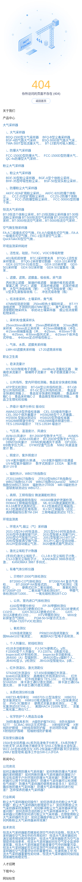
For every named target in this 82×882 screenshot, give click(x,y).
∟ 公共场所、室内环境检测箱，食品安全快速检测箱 (40, 382)
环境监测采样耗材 (15, 246)
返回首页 (41, 100)
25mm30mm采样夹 (17, 325)
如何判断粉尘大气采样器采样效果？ (40, 819)
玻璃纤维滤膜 (35, 282)
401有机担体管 (14, 258)
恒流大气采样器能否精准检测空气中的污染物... (34, 832)
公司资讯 (9, 766)
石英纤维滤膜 (48, 285)
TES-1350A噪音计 (17, 424)
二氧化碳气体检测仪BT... (42, 590)
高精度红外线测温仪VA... (49, 676)
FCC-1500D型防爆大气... (21, 155)
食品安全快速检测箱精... (44, 393)
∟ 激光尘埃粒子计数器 (20, 551)
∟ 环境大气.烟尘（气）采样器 (25, 526)
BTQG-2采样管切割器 (34, 261)
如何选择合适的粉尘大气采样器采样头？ (43, 811)
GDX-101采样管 (63, 261)
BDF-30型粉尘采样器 (19, 178)
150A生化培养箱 (14, 743)
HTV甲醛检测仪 (45, 615)
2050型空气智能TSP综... (21, 537)
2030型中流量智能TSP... (21, 534)
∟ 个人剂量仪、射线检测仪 (23, 643)
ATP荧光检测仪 (15, 387)
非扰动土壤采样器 (41, 310)
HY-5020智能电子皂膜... (21, 369)
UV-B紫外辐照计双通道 (56, 460)
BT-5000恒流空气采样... (61, 220)
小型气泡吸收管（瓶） (58, 288)
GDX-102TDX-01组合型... (22, 264)
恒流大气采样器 (13, 209)
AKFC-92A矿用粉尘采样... (22, 193)
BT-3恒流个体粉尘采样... (19, 214)
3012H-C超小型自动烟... (58, 540)
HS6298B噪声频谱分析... (53, 421)
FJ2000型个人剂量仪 (19, 651)
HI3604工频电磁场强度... (21, 503)
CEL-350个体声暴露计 (19, 414)
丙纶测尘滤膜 (13, 282)
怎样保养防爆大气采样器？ (28, 790)
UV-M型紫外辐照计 (17, 463)
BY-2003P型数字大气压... (45, 436)
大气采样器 (10, 125)
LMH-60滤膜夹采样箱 (19, 349)
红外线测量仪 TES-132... (40, 679)
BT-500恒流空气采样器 (37, 217)
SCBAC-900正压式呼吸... (29, 724)
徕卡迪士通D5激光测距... (33, 685)
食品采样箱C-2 (23, 396)
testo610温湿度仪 (16, 676)
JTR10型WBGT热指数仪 (53, 478)
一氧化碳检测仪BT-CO (48, 593)
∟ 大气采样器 (14, 132)
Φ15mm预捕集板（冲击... (59, 328)
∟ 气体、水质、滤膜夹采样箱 (24, 344)
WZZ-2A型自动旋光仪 (18, 749)
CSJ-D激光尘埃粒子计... (21, 559)
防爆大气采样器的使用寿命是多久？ (43, 783)
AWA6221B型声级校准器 (21, 411)
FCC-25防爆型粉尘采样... (31, 199)
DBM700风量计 (15, 442)
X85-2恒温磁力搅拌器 (48, 749)
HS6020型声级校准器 (53, 417)
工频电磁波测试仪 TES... (57, 512)
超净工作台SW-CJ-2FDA (42, 752)
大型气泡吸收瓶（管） (23, 288)
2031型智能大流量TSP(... (58, 534)
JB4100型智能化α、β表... (55, 660)
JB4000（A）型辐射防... (21, 657)
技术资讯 (9, 827)
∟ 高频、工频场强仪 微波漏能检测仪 (29, 495)
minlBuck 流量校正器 (55, 369)
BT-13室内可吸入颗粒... (59, 143)
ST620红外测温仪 (16, 673)
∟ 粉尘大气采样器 (17, 173)
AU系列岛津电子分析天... (43, 743)
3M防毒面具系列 (15, 721)
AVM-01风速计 (14, 436)
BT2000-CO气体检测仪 (22, 581)
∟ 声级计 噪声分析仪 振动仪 (24, 406)
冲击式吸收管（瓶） (54, 292)
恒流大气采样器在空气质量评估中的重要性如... (41, 849)
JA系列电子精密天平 (30, 746)
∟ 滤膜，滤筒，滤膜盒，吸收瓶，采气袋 (32, 277)
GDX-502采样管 (30, 267)
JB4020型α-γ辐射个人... (57, 657)
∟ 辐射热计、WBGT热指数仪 (24, 473)
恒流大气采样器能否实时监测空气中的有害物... (34, 848)
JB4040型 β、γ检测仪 (19, 660)
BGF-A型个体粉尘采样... (54, 178)
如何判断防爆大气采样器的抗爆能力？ (51, 774)
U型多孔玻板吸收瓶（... (20, 292)
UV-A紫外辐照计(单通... (20, 460)
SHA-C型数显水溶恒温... (61, 746)
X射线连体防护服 (32, 727)
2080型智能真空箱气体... (21, 540)
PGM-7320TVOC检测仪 (22, 621)
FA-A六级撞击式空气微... (54, 232)
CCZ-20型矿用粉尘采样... (28, 196)
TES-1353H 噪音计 (46, 424)
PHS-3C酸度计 (18, 703)
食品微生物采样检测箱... (54, 396)
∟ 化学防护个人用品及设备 (23, 716)
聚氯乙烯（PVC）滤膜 (20, 285)
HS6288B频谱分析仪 (19, 421)
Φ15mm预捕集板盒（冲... (21, 331)
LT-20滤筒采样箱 (49, 349)
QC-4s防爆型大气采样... (20, 158)
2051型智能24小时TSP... (58, 537)
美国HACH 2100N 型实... (50, 706)
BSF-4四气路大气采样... (20, 140)
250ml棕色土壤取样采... (47, 304)
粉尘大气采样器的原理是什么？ (34, 805)
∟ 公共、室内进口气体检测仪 (26, 600)
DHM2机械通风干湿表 (44, 442)
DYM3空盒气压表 (39, 445)
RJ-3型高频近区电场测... (21, 509)
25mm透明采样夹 (46, 325)
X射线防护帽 (59, 724)
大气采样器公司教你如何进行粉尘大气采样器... (40, 813)
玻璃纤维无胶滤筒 (61, 282)
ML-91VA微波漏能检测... (58, 503)
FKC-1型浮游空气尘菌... (46, 236)
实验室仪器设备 (13, 738)
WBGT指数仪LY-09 (17, 482)
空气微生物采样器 (15, 227)
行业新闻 (9, 797)
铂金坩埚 (18, 752)
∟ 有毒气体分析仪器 (18, 569)
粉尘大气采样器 (13, 165)
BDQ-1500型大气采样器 (21, 137)
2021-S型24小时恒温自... (21, 531)
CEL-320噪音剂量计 (56, 411)
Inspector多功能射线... (56, 654)
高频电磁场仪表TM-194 (20, 512)
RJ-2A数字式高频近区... (20, 506)
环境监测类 (10, 519)
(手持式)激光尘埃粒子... (20, 556)
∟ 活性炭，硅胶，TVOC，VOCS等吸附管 (33, 253)
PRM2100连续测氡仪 (50, 633)
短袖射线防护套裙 (37, 731)
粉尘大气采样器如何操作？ (21, 802)
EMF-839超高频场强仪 (20, 500)
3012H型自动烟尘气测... (21, 543)
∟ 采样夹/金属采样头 (19, 320)
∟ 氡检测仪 (14, 628)
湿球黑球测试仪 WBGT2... (22, 488)
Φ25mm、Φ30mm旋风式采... (30, 334)
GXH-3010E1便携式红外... (24, 609)
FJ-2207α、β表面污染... (53, 651)
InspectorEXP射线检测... (21, 654)
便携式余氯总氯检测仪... (49, 703)
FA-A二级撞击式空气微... (19, 232)
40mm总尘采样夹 (26, 328)
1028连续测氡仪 (17, 633)
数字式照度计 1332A (48, 463)
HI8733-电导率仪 (16, 697)
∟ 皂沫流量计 (14, 364)
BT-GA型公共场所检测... (46, 387)
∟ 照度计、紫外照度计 (20, 455)
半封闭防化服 (57, 727)
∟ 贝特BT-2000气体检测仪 (25, 576)
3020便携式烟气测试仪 (56, 543)
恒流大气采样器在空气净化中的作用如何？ (41, 834)
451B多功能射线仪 (17, 648)
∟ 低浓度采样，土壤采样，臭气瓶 (27, 299)
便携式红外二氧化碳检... (35, 587)
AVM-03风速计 (27, 439)
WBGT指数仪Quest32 (49, 482)
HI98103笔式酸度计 (37, 700)
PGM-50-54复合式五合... (47, 618)
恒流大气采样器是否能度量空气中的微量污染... (46, 844)
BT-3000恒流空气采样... (28, 220)
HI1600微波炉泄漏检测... (56, 500)
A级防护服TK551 (42, 721)
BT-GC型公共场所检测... (45, 390)
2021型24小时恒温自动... (59, 531)
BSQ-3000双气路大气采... (58, 140)
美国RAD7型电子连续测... (54, 636)
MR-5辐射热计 (66, 485)
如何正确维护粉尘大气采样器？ (52, 817)
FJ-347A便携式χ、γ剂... (50, 648)
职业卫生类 (10, 356)
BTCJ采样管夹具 (40, 258)
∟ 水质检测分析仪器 (18, 692)
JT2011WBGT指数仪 (18, 478)
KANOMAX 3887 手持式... (28, 562)
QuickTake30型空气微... (19, 239)
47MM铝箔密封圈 (16, 304)
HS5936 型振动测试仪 (19, 417)
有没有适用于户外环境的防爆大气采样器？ (32, 777)
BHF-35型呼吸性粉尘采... (21, 181)
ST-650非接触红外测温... (49, 673)
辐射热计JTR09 (42, 485)
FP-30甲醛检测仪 (51, 606)
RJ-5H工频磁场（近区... (57, 509)
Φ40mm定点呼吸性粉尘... (34, 337)
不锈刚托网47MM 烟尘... (34, 307)
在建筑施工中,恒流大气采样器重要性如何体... (40, 852)
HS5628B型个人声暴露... (55, 414)
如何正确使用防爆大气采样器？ (24, 771)
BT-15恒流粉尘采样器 (51, 214)
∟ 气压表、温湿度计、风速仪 (24, 431)
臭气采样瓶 (61, 307)
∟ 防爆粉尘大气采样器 (20, 188)
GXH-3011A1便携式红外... (36, 612)
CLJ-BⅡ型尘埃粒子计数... (57, 556)
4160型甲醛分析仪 (19, 606)
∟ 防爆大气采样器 (17, 150)
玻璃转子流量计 (34, 372)
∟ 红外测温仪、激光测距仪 (23, 667)
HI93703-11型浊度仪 (45, 697)
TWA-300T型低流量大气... (22, 143)
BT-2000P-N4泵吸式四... (29, 584)
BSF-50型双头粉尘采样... (59, 181)
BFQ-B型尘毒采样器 (54, 137)
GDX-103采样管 (54, 264)
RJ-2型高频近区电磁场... (57, 506)
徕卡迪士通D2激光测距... (36, 682)
